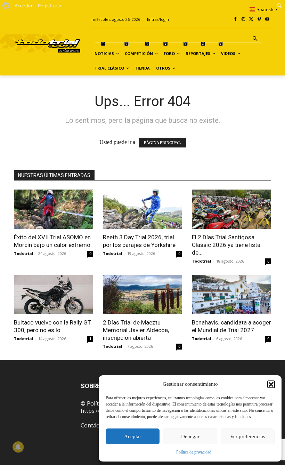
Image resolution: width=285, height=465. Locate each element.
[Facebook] (235, 20)
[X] (251, 20)
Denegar (190, 436)
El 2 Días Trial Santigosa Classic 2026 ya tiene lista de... (226, 245)
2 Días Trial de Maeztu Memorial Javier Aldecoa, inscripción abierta (136, 330)
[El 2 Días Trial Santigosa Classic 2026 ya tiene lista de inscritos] (231, 209)
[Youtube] (267, 20)
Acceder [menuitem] (24, 5)
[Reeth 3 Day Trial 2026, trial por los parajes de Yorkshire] (142, 209)
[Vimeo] (259, 20)
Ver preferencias (247, 436)
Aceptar (132, 436)
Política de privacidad (193, 452)
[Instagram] (243, 20)
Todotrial (23, 253)
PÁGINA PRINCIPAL (162, 143)
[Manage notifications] (18, 446)
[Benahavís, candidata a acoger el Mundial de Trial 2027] (231, 294)
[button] (271, 384)
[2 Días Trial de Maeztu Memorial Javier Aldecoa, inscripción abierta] (142, 294)
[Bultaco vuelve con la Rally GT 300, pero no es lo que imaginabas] (53, 294)
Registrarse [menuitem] (50, 5)
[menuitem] (6, 5)
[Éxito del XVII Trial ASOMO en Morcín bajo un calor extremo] (53, 209)
